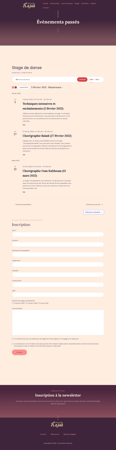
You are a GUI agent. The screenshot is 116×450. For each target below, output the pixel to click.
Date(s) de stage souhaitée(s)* (23, 301)
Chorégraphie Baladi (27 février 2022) (47, 135)
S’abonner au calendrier (92, 212)
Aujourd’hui (24, 87)
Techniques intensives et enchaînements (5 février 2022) (43, 106)
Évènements (16, 73)
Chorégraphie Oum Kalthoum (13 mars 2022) (44, 173)
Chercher (82, 79)
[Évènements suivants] (16, 87)
